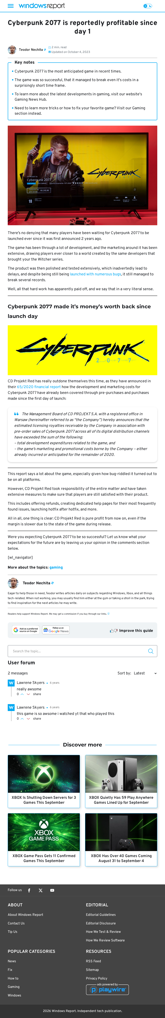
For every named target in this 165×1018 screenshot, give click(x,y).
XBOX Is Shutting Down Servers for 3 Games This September (44, 800)
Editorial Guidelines (101, 915)
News (12, 961)
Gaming (14, 987)
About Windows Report (25, 915)
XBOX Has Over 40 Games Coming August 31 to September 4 (121, 859)
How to (13, 978)
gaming (56, 567)
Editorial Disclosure (101, 923)
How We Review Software (105, 940)
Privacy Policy (96, 978)
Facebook (29, 890)
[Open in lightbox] (82, 350)
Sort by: (124, 673)
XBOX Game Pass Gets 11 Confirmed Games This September (43, 859)
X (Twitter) (41, 890)
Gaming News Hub (30, 99)
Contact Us (16, 923)
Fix (10, 970)
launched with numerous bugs (95, 274)
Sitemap (92, 970)
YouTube (52, 890)
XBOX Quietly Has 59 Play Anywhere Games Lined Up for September (121, 800)
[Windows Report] (42, 6)
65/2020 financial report (39, 387)
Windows (14, 995)
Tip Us (12, 932)
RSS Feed (93, 961)
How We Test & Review (103, 932)
